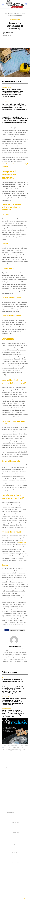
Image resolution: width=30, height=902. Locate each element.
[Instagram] (7, 768)
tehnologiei (22, 542)
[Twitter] (11, 40)
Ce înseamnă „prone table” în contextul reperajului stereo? (13, 809)
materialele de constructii (17, 630)
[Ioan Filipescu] (15, 640)
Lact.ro (25, 898)
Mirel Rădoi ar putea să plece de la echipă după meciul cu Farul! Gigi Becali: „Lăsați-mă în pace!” (14, 848)
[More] (22, 40)
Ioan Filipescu (9, 32)
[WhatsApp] (18, 40)
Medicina (4, 812)
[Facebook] (7, 40)
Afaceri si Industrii (13, 13)
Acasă (5, 13)
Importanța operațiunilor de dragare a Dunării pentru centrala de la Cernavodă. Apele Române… (14, 840)
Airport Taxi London (6, 747)
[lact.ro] (15, 4)
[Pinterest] (15, 40)
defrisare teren (20, 350)
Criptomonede (5, 750)
